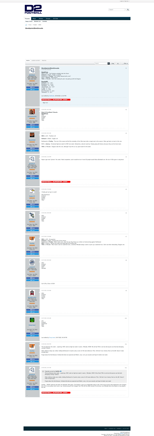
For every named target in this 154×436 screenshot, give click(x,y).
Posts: (30, 85)
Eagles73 (32, 196)
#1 (126, 68)
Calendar (44, 21)
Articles (41, 18)
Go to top (126, 428)
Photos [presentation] (44, 60)
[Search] (128, 10)
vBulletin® (121, 433)
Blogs (34, 18)
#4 (126, 157)
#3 (126, 133)
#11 (126, 344)
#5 (126, 189)
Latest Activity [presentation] (36, 60)
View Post (60, 371)
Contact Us (112, 428)
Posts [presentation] (28, 60)
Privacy (119, 428)
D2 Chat (55, 18)
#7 (126, 236)
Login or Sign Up (124, 1)
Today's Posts (28, 21)
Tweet (33, 89)
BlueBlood (32, 219)
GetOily (32, 243)
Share (33, 87)
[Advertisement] (77, 43)
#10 (126, 318)
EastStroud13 (32, 297)
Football (35, 24)
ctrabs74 (32, 267)
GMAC (39, 24)
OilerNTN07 (32, 140)
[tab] (28, 60)
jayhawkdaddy (32, 116)
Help (106, 428)
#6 (126, 213)
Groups (48, 18)
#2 (126, 109)
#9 (126, 290)
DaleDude (32, 75)
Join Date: (29, 83)
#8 (126, 260)
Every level (32, 325)
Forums (27, 18)
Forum (30, 24)
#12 (126, 367)
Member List (37, 21)
